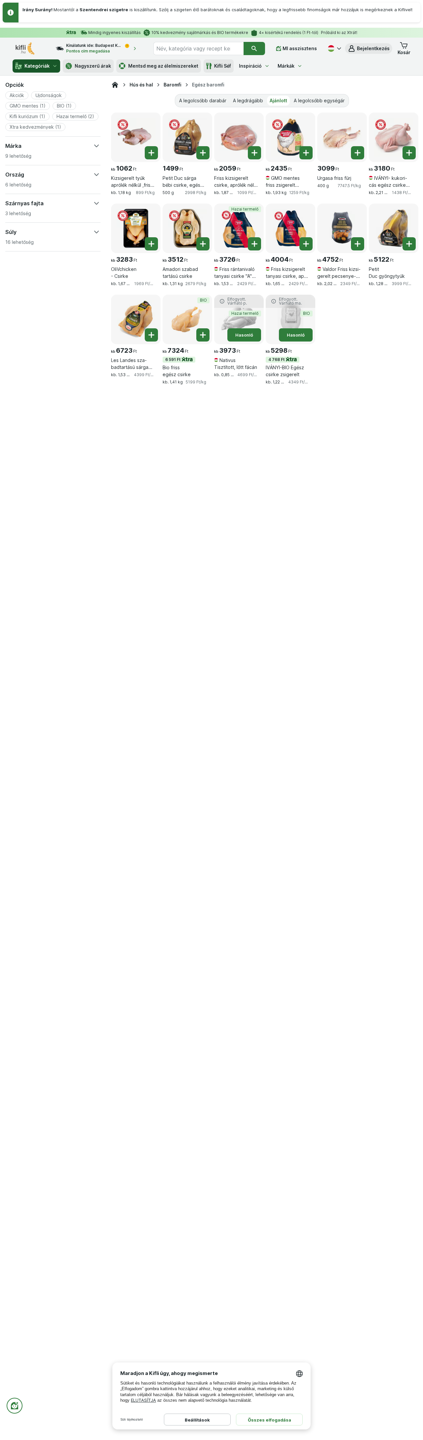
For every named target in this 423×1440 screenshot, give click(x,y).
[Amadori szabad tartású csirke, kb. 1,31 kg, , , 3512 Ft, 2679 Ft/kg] (187, 228)
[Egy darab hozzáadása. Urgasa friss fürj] (357, 152)
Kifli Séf (222, 66)
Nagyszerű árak (93, 66)
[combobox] (198, 48)
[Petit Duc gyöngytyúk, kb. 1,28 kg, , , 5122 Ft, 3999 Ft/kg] (393, 228)
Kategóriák (37, 66)
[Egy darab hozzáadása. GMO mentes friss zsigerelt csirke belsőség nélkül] (306, 152)
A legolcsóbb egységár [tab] (319, 100)
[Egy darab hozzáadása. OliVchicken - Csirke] (151, 243)
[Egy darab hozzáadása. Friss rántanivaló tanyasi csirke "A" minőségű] (254, 243)
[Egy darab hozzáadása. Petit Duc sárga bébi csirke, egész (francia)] (203, 152)
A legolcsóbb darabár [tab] (202, 100)
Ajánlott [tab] (278, 100)
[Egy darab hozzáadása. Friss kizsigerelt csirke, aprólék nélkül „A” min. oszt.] (254, 152)
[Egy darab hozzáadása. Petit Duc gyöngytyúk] (409, 243)
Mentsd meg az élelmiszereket (163, 66)
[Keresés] (254, 48)
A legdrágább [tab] (248, 100)
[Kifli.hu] (115, 85)
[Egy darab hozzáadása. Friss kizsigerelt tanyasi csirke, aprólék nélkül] (306, 243)
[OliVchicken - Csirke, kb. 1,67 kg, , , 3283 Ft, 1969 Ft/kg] (136, 228)
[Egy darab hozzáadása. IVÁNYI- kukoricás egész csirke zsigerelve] (409, 152)
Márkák (286, 66)
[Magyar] (333, 48)
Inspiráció (250, 66)
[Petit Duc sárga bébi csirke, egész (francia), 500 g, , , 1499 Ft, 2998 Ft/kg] (187, 137)
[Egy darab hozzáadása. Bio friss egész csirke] (203, 335)
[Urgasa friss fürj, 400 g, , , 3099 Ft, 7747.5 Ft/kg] (342, 137)
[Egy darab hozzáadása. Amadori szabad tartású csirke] (203, 243)
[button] (368, 48)
